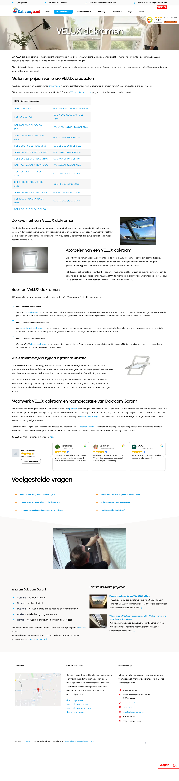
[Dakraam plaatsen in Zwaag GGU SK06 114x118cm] (98, 602)
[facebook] (145, 743)
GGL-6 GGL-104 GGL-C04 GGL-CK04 (31, 165)
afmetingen (54, 86)
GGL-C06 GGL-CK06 (23, 108)
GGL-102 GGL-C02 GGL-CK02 (67, 146)
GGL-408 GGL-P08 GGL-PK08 (67, 165)
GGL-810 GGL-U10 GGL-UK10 (66, 201)
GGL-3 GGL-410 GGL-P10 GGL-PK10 (30, 146)
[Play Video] (89, 549)
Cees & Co (29, 741)
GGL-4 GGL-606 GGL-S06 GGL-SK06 (31, 152)
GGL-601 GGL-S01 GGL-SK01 (66, 184)
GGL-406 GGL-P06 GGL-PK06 (67, 159)
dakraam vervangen (89, 416)
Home (81, 39)
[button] (165, 456)
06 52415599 (128, 707)
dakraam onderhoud (37, 639)
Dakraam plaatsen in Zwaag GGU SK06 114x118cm (129, 596)
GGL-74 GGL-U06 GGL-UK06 (66, 137)
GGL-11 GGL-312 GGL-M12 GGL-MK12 (31, 209)
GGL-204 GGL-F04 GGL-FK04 (66, 152)
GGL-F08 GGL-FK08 (23, 117)
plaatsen (73, 408)
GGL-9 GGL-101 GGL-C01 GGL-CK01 (30, 192)
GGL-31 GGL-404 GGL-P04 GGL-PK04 (70, 127)
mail (51, 437)
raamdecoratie (87, 426)
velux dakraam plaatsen (77, 704)
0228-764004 (129, 702)
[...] (140, 607)
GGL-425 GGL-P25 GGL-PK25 (66, 173)
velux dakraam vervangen (78, 708)
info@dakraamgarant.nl (133, 712)
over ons (82, 627)
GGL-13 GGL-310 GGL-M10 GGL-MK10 (70, 108)
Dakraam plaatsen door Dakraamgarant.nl (79, 741)
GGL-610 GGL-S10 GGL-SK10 (66, 192)
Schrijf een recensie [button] (31, 461)
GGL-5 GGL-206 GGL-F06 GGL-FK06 (31, 159)
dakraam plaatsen (74, 700)
